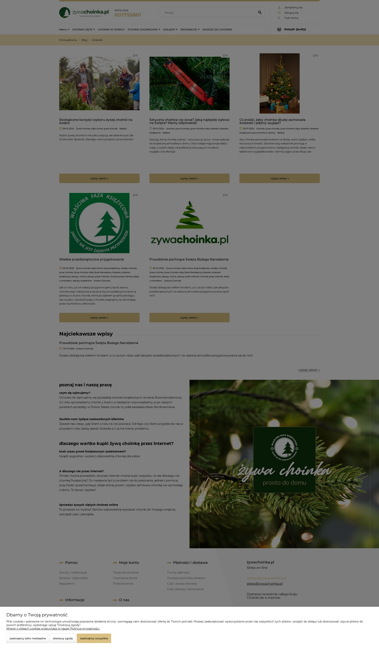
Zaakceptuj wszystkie (94, 638)
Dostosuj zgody (63, 638)
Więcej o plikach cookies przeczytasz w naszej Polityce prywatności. (53, 628)
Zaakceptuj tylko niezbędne (27, 638)
